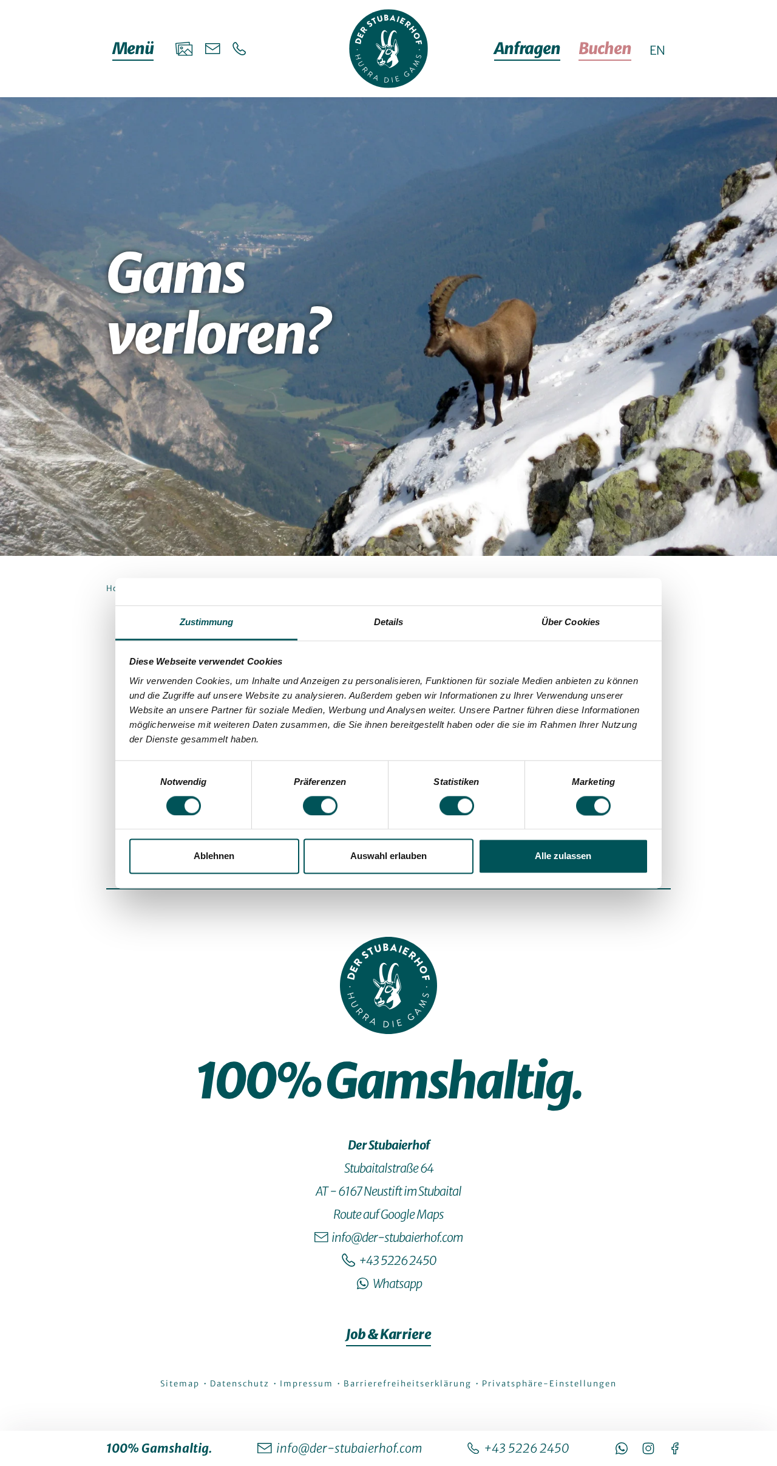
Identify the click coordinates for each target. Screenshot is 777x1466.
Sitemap (181, 1384)
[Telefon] (239, 49)
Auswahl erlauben (388, 856)
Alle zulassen (563, 856)
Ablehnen (214, 856)
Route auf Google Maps (388, 1214)
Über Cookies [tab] (570, 622)
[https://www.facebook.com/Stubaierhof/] (675, 1448)
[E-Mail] (212, 48)
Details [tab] (389, 622)
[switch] (320, 805)
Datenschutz (241, 1384)
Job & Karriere (388, 1334)
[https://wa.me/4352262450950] (621, 1448)
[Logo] (388, 985)
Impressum (308, 1384)
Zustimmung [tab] (207, 622)
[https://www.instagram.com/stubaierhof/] (648, 1448)
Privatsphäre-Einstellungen (549, 1384)
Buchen (605, 48)
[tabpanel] (388, 735)
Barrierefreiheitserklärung (409, 1384)
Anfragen (527, 48)
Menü (133, 48)
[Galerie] (184, 48)
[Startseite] (388, 48)
